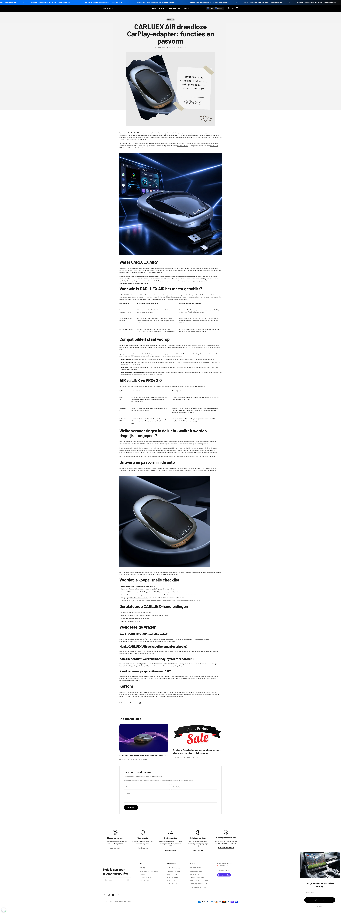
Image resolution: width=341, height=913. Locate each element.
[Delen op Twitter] (130, 703)
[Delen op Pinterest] (135, 703)
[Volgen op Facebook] (104, 895)
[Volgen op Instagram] (109, 895)
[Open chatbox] (3, 909)
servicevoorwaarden (169, 780)
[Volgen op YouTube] (113, 895)
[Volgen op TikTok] (118, 895)
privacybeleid (155, 780)
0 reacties (183, 47)
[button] (215, 8)
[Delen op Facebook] (126, 703)
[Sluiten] (336, 855)
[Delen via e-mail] (140, 703)
